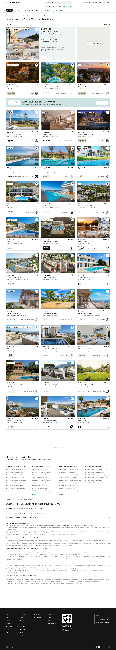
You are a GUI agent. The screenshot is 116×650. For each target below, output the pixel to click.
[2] (65, 443)
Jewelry (22, 632)
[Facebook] (96, 647)
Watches (22, 629)
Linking (49, 620)
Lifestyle (22, 638)
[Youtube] (99, 647)
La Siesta (63, 583)
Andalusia (20, 15)
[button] (36, 29)
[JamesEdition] (15, 2)
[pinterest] (109, 647)
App (7, 617)
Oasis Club (80, 554)
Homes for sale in (14, 469)
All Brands (36, 614)
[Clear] (70, 2)
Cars (21, 617)
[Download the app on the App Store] (67, 626)
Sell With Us (50, 614)
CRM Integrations (51, 623)
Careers (8, 623)
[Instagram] (92, 647)
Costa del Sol (38, 15)
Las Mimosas (62, 554)
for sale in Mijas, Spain (39, 469)
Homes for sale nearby (16, 466)
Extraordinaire (23, 635)
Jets (21, 623)
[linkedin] (106, 647)
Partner (49, 617)
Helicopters (23, 626)
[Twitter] (102, 647)
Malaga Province (28, 15)
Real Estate (9, 15)
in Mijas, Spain (68, 472)
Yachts (22, 620)
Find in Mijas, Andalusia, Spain (19, 499)
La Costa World (70, 554)
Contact (8, 620)
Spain (14, 15)
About (7, 614)
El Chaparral (71, 583)
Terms (7, 629)
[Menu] (6, 2)
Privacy (8, 632)
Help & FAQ (9, 626)
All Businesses (37, 617)
